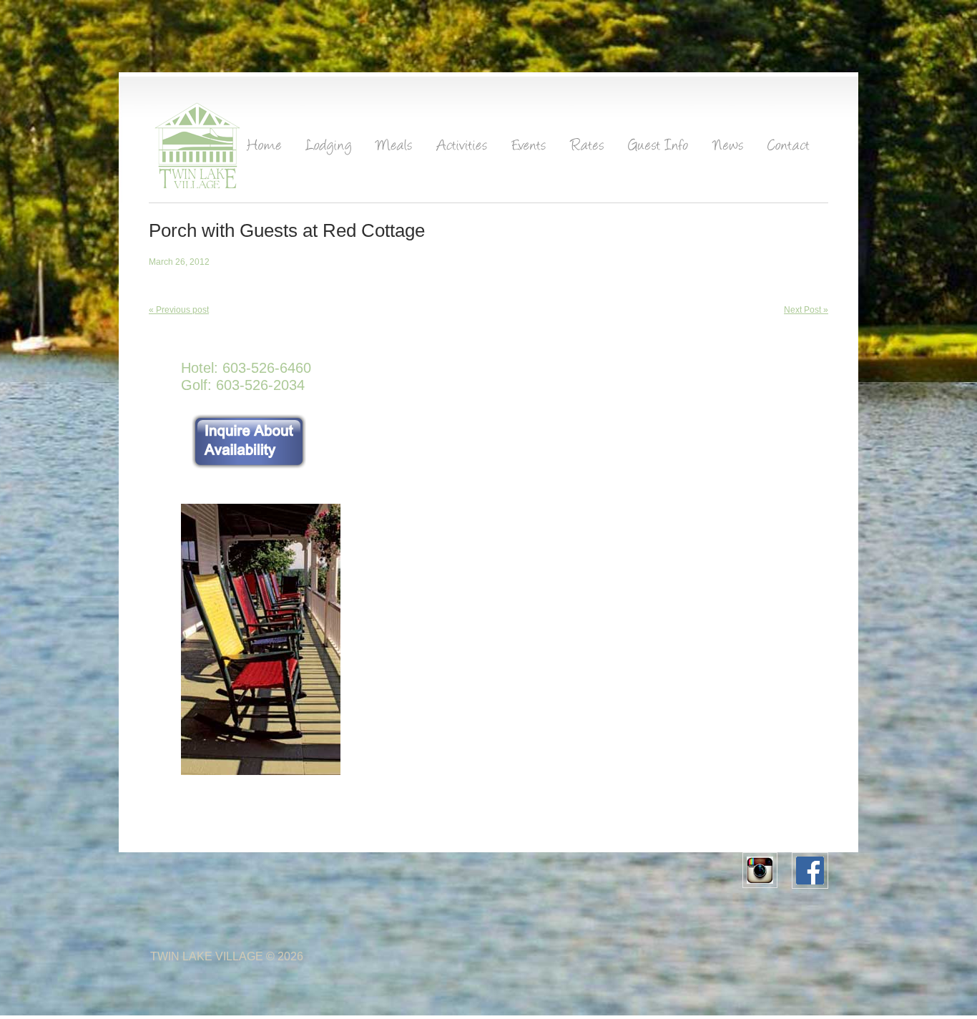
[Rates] (588, 149)
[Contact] (789, 149)
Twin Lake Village (206, 956)
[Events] (529, 149)
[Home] (264, 149)
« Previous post (179, 310)
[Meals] (394, 149)
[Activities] (462, 149)
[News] (728, 149)
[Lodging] (329, 149)
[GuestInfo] (659, 149)
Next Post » (806, 310)
